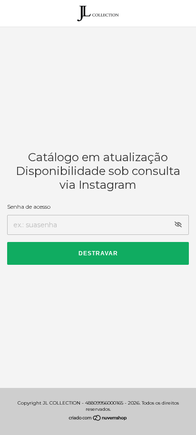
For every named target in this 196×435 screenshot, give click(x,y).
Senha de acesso (28, 206)
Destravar (98, 253)
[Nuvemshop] (98, 419)
